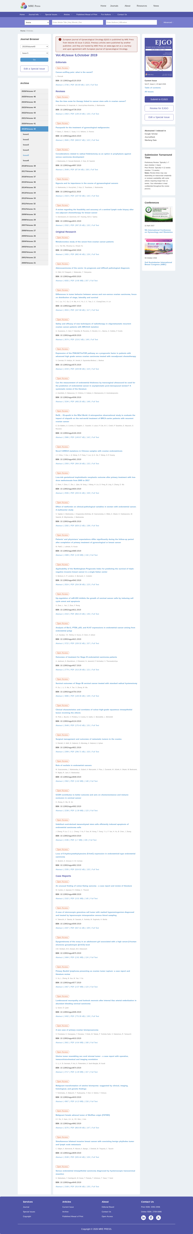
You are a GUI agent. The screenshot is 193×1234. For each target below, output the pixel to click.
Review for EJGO (159, 108)
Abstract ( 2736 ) (63, 85)
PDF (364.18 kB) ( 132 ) (81, 464)
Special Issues (51, 14)
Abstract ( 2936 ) (63, 493)
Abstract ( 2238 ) (63, 810)
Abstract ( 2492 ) (63, 1016)
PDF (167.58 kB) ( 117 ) (81, 310)
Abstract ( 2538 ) (63, 1157)
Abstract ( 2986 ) (63, 437)
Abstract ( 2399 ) (63, 752)
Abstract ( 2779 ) (63, 670)
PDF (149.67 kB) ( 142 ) (81, 437)
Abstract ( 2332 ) (63, 225)
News (156, 6)
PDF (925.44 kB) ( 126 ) (81, 1157)
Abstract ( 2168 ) (63, 1187)
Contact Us (122, 14)
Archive (65, 1212)
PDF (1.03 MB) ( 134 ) (80, 555)
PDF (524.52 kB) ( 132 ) (81, 869)
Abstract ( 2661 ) (63, 1042)
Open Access (107, 1216)
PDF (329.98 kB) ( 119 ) (81, 369)
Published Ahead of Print (86, 14)
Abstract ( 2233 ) (63, 369)
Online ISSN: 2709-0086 (151, 1212)
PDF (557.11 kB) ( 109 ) (81, 928)
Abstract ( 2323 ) (63, 196)
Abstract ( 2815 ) (63, 310)
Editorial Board (108, 1207)
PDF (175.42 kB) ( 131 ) (81, 725)
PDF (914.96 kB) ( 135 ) (81, 1187)
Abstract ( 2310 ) (63, 614)
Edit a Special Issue (34, 68)
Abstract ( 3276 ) (63, 1128)
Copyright (27, 1216)
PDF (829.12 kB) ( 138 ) (81, 526)
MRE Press (34, 5)
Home (103, 6)
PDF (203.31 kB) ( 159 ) (81, 493)
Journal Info (34, 14)
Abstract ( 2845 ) (63, 140)
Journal (26, 1207)
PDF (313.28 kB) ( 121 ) (81, 670)
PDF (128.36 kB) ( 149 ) (81, 696)
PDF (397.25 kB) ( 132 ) (81, 225)
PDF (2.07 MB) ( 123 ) (80, 987)
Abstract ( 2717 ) (63, 1072)
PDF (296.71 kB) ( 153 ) (81, 752)
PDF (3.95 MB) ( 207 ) (80, 281)
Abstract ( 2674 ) (63, 339)
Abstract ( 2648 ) (63, 169)
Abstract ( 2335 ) (63, 869)
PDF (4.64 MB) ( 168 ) (80, 1042)
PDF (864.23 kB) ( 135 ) (81, 614)
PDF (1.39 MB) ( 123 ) (80, 810)
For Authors (106, 14)
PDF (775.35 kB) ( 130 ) (81, 1016)
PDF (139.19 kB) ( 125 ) (81, 114)
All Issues (149, 92)
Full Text (94, 85)
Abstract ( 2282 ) (63, 526)
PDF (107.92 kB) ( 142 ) (81, 196)
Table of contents (153, 88)
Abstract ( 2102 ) (63, 898)
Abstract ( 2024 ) (63, 584)
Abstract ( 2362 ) (63, 781)
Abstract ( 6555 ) (63, 281)
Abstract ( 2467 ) (63, 987)
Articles (67, 14)
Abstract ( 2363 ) (63, 114)
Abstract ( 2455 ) (63, 254)
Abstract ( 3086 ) (63, 696)
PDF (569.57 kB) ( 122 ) (81, 140)
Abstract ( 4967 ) (63, 1101)
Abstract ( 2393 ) (63, 464)
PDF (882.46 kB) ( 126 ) (81, 254)
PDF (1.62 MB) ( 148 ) (80, 781)
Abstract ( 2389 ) (63, 555)
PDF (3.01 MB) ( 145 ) (80, 898)
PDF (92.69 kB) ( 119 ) (81, 85)
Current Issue (68, 1207)
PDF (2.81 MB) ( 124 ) (80, 957)
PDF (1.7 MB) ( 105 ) (80, 840)
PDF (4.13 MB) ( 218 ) (80, 1101)
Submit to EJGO (159, 99)
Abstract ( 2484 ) (63, 957)
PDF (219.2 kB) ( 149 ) (81, 339)
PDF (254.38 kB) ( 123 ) (81, 584)
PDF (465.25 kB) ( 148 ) (81, 401)
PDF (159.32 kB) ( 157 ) (81, 643)
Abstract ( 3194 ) (63, 401)
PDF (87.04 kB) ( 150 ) (81, 169)
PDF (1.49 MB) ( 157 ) (80, 1072)
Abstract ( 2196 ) (63, 840)
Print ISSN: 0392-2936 (150, 1207)
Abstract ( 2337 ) (63, 928)
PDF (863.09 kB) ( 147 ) (81, 1128)
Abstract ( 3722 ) (63, 643)
